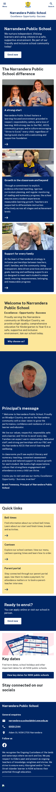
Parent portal (12, 568)
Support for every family (19, 253)
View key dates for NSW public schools (28, 675)
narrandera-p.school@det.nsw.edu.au (28, 720)
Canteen (9, 544)
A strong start (13, 110)
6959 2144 (15, 726)
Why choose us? (16, 341)
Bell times (10, 517)
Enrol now (13, 54)
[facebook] (4, 746)
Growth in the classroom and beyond (26, 180)
